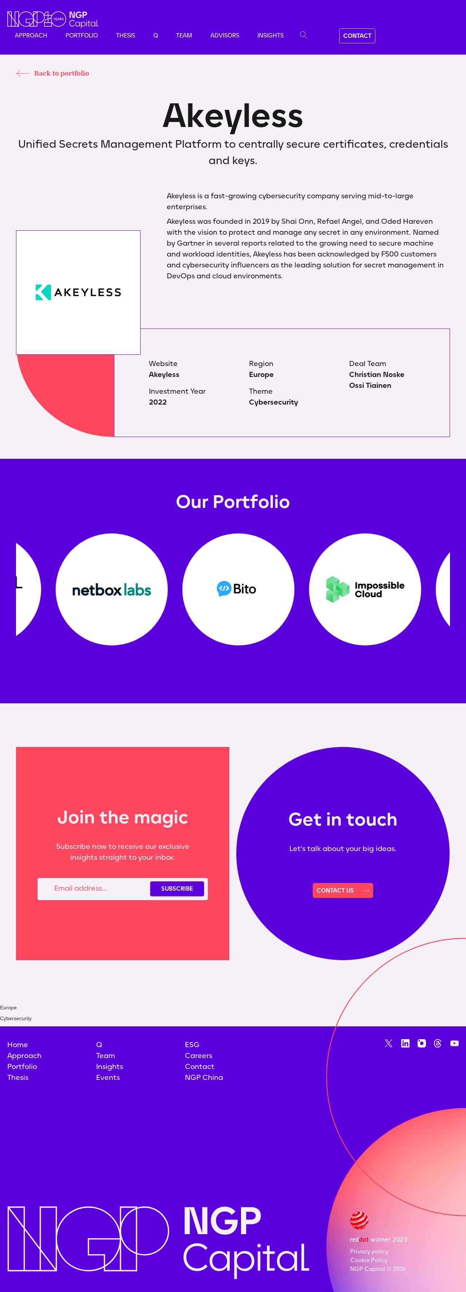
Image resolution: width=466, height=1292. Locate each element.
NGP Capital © (378, 1269)
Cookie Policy (368, 1260)
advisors (224, 35)
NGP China (204, 1077)
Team (184, 35)
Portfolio (82, 35)
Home (17, 1044)
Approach (31, 35)
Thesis (125, 35)
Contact (199, 1066)
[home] (52, 19)
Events (108, 1077)
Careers (198, 1055)
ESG (192, 1044)
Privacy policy (369, 1251)
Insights (270, 35)
